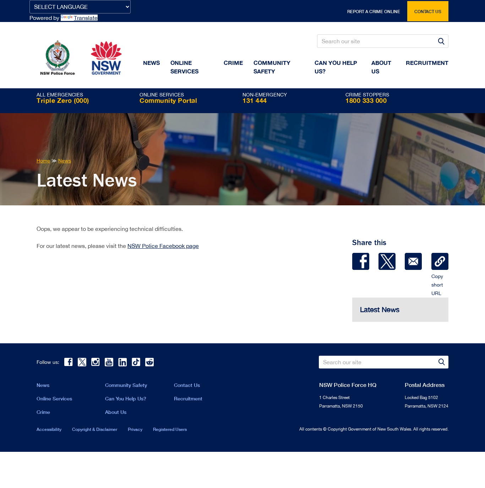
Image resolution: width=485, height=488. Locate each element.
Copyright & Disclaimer (94, 429)
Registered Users (170, 429)
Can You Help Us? (336, 66)
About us (381, 66)
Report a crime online (373, 11)
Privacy (135, 429)
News (151, 62)
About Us (115, 412)
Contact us (427, 11)
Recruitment (427, 62)
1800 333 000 (366, 100)
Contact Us (187, 385)
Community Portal (168, 100)
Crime (233, 62)
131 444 (255, 100)
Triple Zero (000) (63, 100)
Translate (86, 18)
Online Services (184, 66)
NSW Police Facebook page (163, 246)
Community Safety (272, 66)
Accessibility (49, 429)
